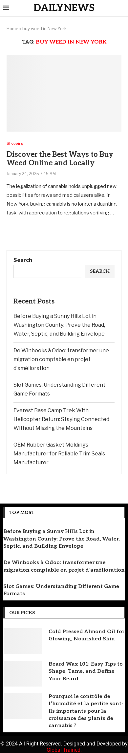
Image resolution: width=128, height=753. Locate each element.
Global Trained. (64, 750)
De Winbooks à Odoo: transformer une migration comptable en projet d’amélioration (61, 359)
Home (12, 28)
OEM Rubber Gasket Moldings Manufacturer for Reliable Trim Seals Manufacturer (59, 454)
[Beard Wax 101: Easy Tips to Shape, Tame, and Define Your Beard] (22, 674)
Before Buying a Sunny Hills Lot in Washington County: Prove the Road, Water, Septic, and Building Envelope (59, 325)
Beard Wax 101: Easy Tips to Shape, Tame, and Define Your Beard (86, 671)
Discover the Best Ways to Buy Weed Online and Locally (60, 158)
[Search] (121, 8)
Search (22, 260)
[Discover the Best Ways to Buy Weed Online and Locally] (64, 93)
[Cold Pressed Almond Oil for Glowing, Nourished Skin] (22, 641)
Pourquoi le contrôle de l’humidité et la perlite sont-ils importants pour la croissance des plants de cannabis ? (86, 711)
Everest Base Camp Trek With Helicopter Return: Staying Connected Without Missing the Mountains (61, 419)
